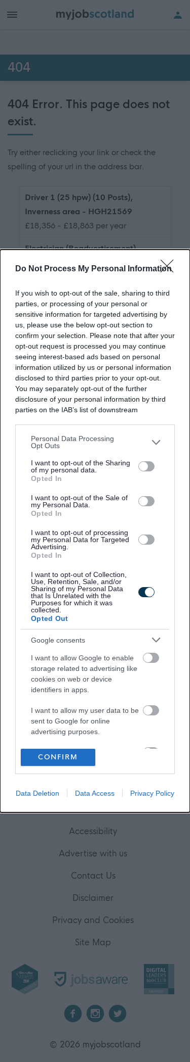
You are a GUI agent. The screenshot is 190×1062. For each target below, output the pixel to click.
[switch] (146, 466)
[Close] (170, 269)
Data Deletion (37, 793)
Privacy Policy (152, 793)
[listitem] (95, 442)
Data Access (95, 793)
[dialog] (95, 531)
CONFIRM (58, 757)
